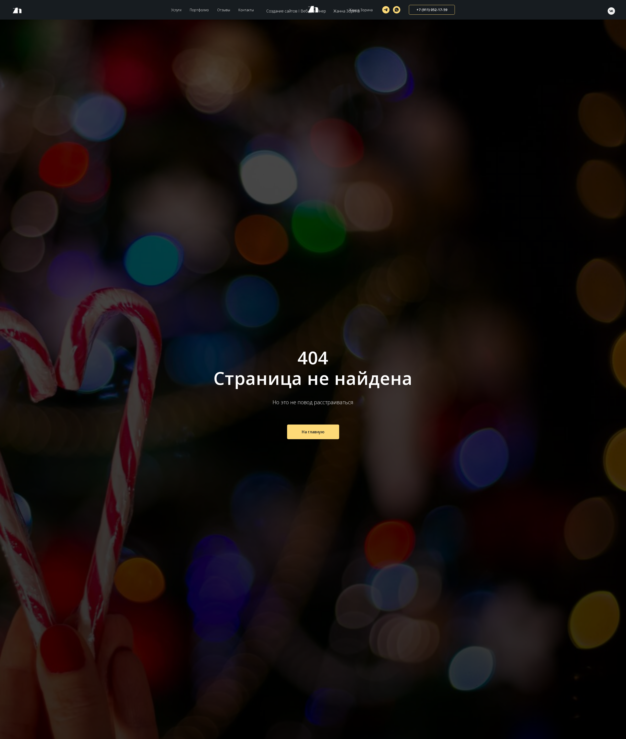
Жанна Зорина (346, 11)
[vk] (611, 11)
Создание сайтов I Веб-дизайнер (296, 11)
